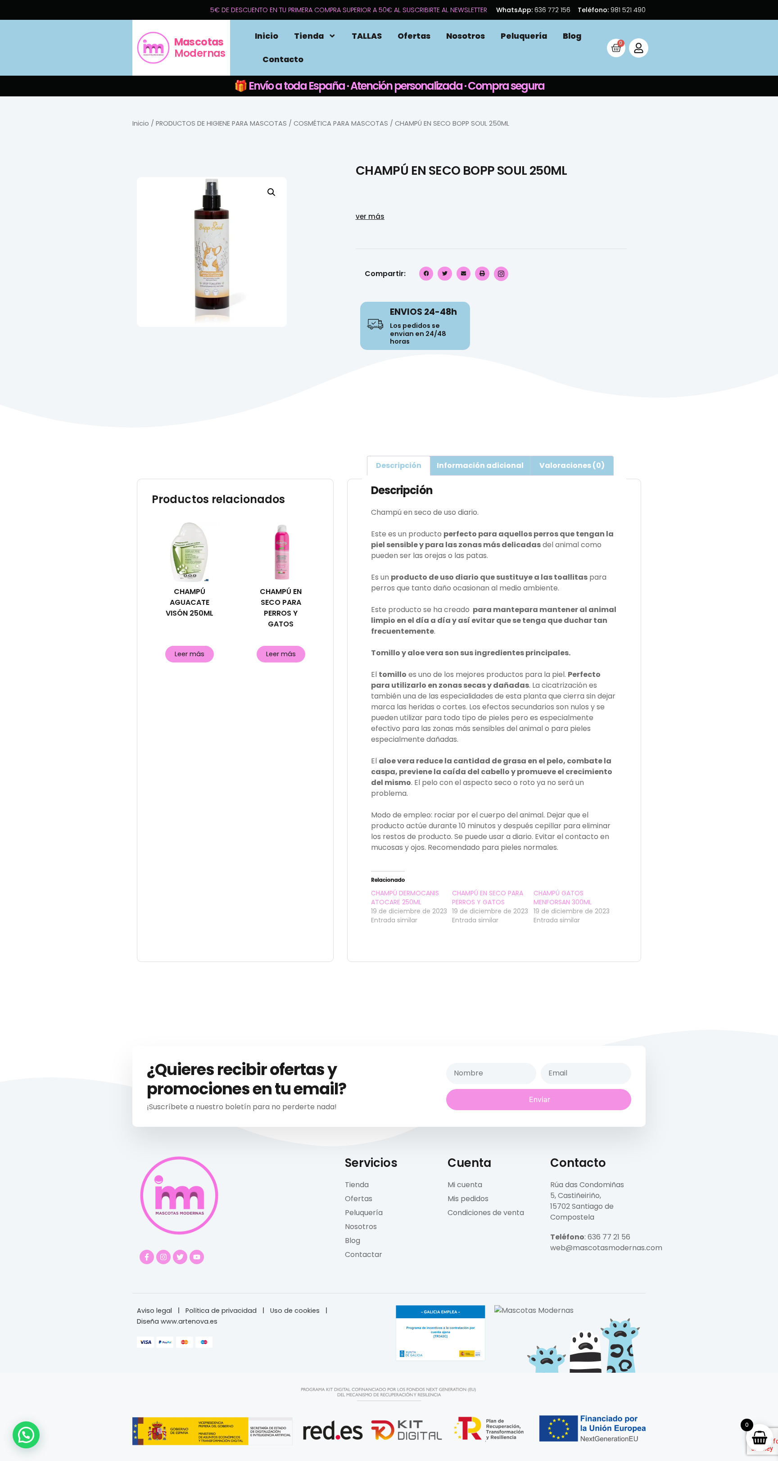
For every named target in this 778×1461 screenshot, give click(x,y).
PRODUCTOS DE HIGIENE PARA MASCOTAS (221, 123)
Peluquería (524, 36)
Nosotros (465, 36)
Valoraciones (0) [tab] (572, 465)
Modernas (200, 47)
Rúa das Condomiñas (587, 1185)
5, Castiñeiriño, (575, 1195)
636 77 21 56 (609, 1237)
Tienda (309, 36)
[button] (271, 192)
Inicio (266, 36)
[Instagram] (163, 1257)
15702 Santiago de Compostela (582, 1211)
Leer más (189, 653)
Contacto (282, 59)
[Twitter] (180, 1257)
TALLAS (367, 36)
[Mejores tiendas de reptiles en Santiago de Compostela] (534, 1310)
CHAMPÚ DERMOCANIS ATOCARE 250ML (405, 898)
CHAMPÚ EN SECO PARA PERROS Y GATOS (487, 898)
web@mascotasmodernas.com (606, 1248)
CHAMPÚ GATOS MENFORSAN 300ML (563, 898)
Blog (572, 36)
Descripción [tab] (398, 465)
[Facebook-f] (147, 1257)
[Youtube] (197, 1257)
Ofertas (414, 36)
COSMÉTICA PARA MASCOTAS (341, 123)
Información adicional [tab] (480, 465)
